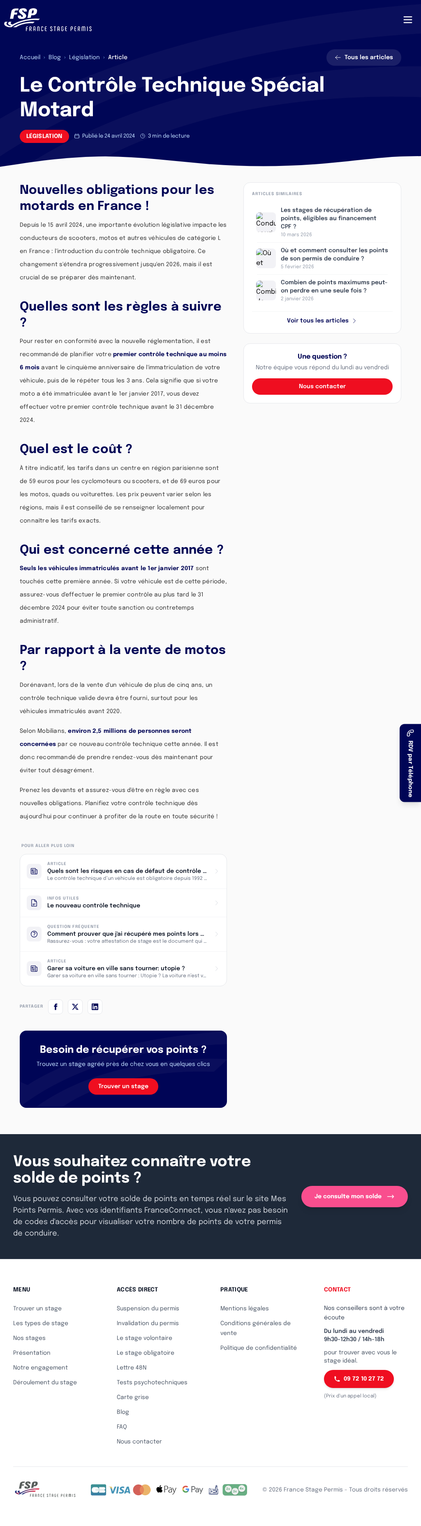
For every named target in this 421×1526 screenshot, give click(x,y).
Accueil (30, 57)
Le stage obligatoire (145, 1353)
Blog (55, 57)
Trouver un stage (123, 1086)
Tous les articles (369, 57)
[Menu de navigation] (408, 20)
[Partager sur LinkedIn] (95, 1006)
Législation (84, 57)
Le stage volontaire (144, 1338)
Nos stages (29, 1338)
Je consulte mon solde (348, 1196)
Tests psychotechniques (152, 1383)
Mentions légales (244, 1309)
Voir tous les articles (318, 321)
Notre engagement (40, 1368)
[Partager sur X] (75, 1006)
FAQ (122, 1427)
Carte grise (133, 1397)
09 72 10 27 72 (364, 1379)
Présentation (32, 1353)
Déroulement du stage (45, 1383)
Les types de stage (40, 1323)
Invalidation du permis (148, 1323)
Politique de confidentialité (258, 1348)
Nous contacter (322, 386)
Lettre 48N (131, 1368)
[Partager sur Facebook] (55, 1006)
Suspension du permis (148, 1309)
